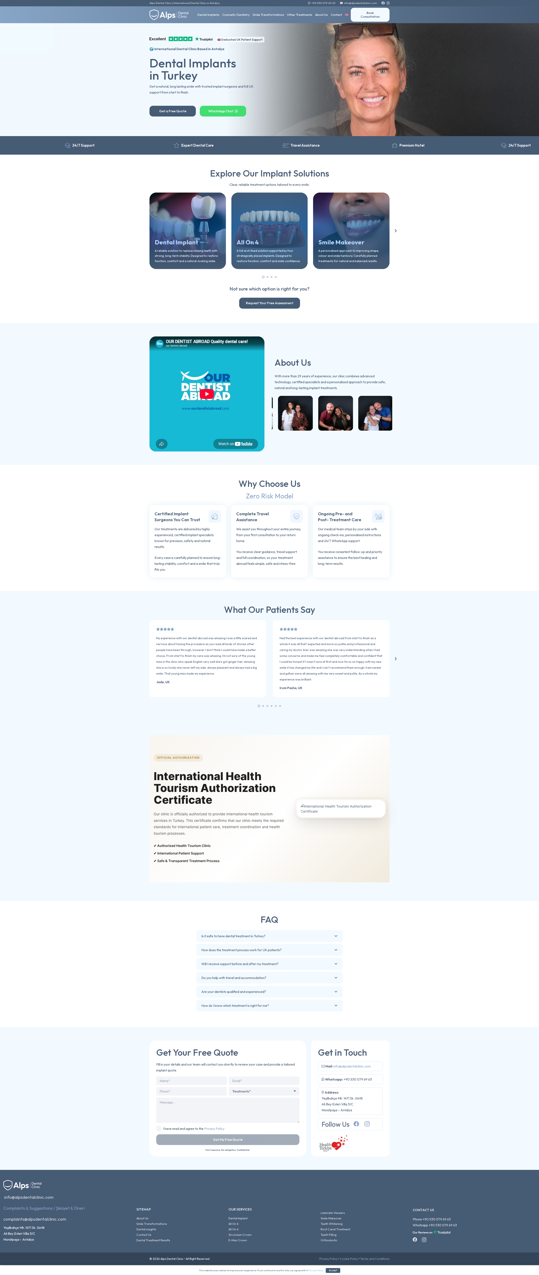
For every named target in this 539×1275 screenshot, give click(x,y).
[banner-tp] (181, 40)
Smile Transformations (151, 1224)
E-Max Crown (237, 1240)
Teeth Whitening (332, 1224)
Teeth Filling (328, 1235)
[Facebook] (383, 3)
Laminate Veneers (333, 1213)
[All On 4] (269, 231)
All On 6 (233, 1229)
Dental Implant (238, 1218)
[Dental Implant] (187, 231)
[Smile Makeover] (351, 231)
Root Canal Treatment (335, 1229)
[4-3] (274, 413)
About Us (142, 1218)
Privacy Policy (214, 1128)
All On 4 (233, 1224)
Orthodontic (329, 1240)
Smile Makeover (331, 1218)
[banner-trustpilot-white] (432, 1233)
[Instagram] (388, 3)
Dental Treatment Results (153, 1240)
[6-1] (314, 413)
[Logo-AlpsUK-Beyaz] (170, 14)
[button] (352, 14)
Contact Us (143, 1235)
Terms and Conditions (375, 1259)
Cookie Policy (349, 1259)
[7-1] (354, 413)
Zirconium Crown (240, 1235)
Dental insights (146, 1229)
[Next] (395, 231)
